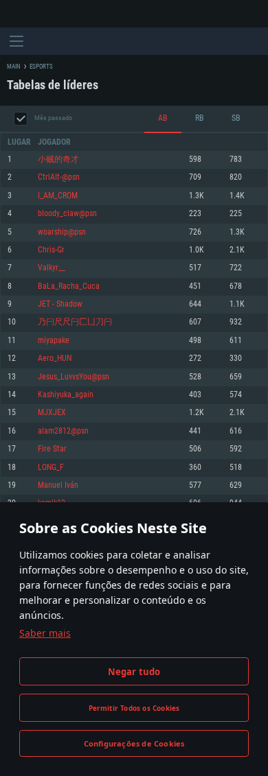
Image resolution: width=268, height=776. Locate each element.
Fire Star (52, 449)
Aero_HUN (54, 358)
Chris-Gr (51, 250)
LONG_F (51, 467)
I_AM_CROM (58, 196)
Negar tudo (134, 672)
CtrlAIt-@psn (59, 177)
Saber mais (45, 632)
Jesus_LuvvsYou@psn (73, 377)
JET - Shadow (60, 304)
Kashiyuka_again (65, 395)
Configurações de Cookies (134, 743)
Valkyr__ (51, 268)
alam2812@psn (63, 431)
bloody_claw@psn (67, 213)
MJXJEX (52, 412)
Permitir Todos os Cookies (134, 708)
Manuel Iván (58, 485)
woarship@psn (62, 232)
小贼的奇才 (58, 159)
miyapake (53, 340)
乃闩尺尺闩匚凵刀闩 (75, 322)
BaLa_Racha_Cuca (69, 286)
